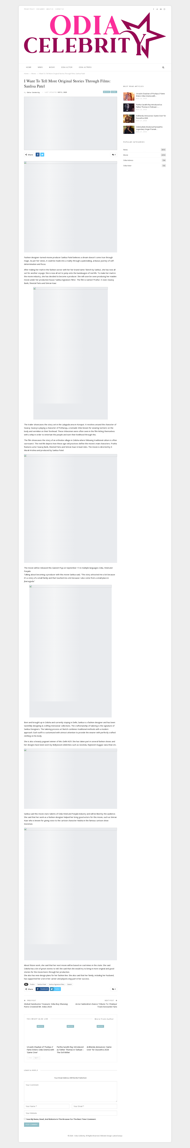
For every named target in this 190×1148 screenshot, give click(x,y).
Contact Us (59, 9)
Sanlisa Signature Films (56, 984)
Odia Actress (85, 67)
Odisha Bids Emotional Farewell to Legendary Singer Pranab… (149, 128)
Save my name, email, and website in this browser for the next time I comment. (61, 1119)
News (40, 67)
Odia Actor (66, 67)
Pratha (32, 984)
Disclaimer (40, 9)
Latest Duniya (117, 1136)
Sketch (69, 984)
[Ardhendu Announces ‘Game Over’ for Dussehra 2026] (100, 1034)
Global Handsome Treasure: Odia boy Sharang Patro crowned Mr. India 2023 (46, 1005)
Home (28, 67)
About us (49, 9)
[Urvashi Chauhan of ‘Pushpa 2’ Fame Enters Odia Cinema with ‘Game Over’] (40, 1034)
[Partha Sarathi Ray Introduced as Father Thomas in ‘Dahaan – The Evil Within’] (70, 1034)
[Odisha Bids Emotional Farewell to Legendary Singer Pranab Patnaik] (128, 130)
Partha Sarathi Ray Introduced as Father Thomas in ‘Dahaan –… (149, 105)
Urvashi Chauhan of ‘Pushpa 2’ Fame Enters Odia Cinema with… (150, 94)
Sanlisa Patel (41, 984)
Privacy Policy (29, 9)
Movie (52, 67)
